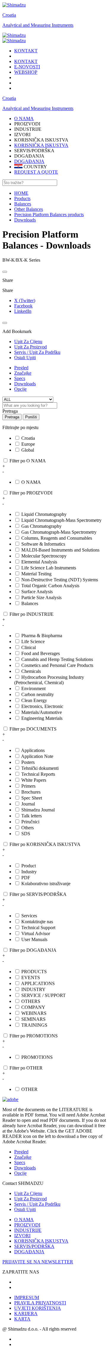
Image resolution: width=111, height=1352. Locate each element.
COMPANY (33, 1007)
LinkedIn (22, 311)
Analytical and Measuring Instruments (37, 25)
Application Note (37, 756)
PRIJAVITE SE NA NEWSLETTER (37, 1261)
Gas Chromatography (41, 526)
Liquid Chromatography (44, 514)
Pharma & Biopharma (41, 635)
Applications (33, 750)
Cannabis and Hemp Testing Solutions (57, 659)
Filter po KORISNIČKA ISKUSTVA (45, 844)
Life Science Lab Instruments (48, 567)
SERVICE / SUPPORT (43, 995)
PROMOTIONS (37, 1057)
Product (28, 865)
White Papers (33, 780)
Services (29, 915)
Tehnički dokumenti (40, 768)
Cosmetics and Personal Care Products (57, 665)
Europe (28, 444)
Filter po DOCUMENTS (33, 728)
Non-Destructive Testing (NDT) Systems (59, 579)
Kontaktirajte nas (37, 921)
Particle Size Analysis (41, 597)
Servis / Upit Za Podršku (37, 1204)
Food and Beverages (40, 653)
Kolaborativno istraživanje (45, 883)
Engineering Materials (41, 718)
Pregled (21, 367)
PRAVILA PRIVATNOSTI (40, 1302)
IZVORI (22, 1235)
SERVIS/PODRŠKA (34, 1246)
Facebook (23, 305)
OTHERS (30, 1001)
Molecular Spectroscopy (44, 555)
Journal (28, 803)
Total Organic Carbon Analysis (50, 585)
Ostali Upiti (25, 1209)
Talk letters (31, 815)
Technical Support (38, 927)
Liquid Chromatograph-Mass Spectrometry (61, 520)
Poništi (31, 417)
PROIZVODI (27, 1224)
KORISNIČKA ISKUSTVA (41, 145)
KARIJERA (26, 1313)
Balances (29, 603)
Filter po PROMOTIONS (33, 1035)
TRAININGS (34, 1025)
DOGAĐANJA (29, 161)
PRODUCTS (34, 971)
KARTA (22, 1318)
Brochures (31, 791)
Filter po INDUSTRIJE (31, 614)
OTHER (29, 1089)
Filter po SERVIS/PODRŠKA (38, 894)
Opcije (20, 389)
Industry (29, 871)
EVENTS (30, 977)
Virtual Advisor (35, 933)
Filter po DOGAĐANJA (33, 950)
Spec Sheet (31, 797)
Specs (19, 378)
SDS (25, 833)
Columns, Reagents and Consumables (56, 538)
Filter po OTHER (26, 1067)
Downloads (25, 383)
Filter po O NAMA (27, 460)
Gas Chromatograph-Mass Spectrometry (58, 532)
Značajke (22, 373)
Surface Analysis (37, 591)
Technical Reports (38, 774)
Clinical (28, 647)
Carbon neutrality (37, 694)
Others (27, 827)
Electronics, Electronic (42, 706)
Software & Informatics (43, 544)
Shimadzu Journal (38, 809)
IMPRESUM (26, 1297)
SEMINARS (33, 1019)
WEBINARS (33, 1013)
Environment (33, 688)
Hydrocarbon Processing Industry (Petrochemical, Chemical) (49, 680)
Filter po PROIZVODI (30, 492)
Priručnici (30, 821)
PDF (25, 877)
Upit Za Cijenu (28, 1193)
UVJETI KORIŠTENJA (37, 1308)
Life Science (33, 641)
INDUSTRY (33, 989)
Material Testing (36, 573)
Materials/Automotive (41, 712)
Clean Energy (34, 700)
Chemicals (31, 671)
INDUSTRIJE (27, 1230)
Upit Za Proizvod (30, 1198)
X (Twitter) (24, 300)
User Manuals (34, 939)
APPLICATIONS (38, 983)
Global (27, 450)
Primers (28, 786)
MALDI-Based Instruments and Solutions (60, 549)
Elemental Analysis (39, 561)
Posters (28, 762)
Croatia (9, 15)
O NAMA (31, 482)
